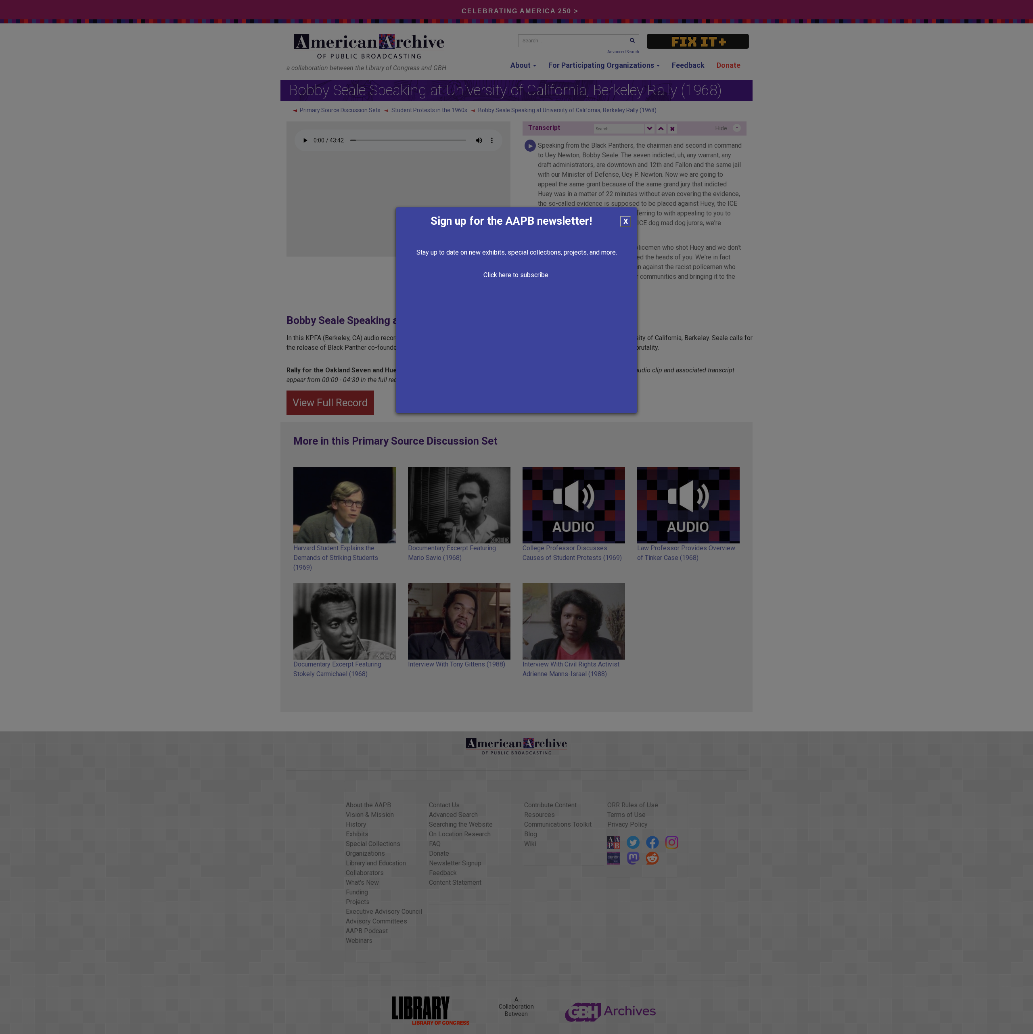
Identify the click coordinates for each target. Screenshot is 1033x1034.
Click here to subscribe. (516, 275)
